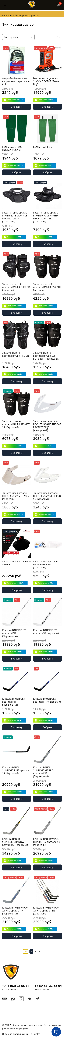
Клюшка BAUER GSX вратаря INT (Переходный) (13, 701)
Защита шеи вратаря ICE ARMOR (16, 563)
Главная (7, 15)
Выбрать (16, 172)
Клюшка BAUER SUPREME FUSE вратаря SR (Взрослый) (15, 770)
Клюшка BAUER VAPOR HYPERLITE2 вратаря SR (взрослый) (46, 842)
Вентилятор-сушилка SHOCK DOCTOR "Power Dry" (46, 81)
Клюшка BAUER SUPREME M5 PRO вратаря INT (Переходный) (43, 772)
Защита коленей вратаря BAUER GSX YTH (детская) (47, 287)
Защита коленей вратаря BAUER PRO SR (15, 354)
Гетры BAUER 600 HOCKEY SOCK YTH (12, 148)
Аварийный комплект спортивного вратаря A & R (16, 81)
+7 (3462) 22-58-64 (15, 986)
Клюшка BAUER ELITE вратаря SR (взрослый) (46, 632)
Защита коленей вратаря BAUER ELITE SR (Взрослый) (16, 287)
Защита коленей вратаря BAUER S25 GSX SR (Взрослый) (16, 424)
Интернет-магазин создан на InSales (21, 1033)
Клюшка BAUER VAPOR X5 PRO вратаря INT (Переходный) (15, 910)
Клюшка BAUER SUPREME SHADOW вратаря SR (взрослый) (15, 842)
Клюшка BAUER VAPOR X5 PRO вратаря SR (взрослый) (46, 910)
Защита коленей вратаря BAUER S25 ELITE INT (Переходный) (46, 355)
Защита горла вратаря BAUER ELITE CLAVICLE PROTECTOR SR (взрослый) (15, 217)
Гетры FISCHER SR (43, 147)
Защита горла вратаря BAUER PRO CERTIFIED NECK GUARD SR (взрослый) (46, 217)
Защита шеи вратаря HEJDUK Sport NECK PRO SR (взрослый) (47, 496)
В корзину (16, 106)
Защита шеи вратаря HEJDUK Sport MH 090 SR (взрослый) (16, 496)
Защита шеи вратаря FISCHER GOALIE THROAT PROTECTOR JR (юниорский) (47, 426)
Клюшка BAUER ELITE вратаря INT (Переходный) (14, 633)
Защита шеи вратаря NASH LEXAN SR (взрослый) (45, 564)
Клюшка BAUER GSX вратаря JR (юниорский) (47, 700)
